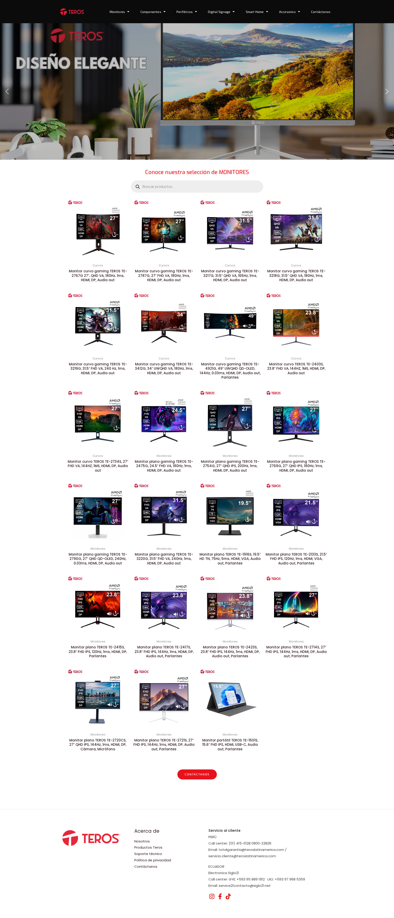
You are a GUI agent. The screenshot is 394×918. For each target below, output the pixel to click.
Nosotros (142, 841)
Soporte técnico (148, 853)
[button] (7, 91)
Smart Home (255, 12)
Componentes (150, 12)
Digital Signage (219, 12)
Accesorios (287, 12)
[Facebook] (220, 896)
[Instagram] (211, 896)
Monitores (117, 12)
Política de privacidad (152, 860)
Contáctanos (320, 12)
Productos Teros (148, 847)
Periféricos (184, 12)
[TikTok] (228, 896)
